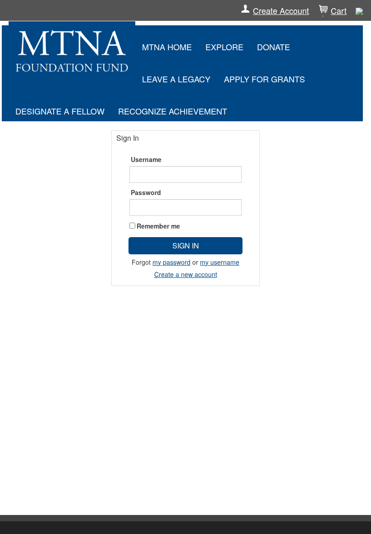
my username (219, 262)
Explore (224, 46)
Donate (273, 46)
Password (146, 192)
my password (171, 262)
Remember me (158, 225)
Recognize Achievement (172, 111)
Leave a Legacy (176, 79)
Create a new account (185, 274)
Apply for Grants (264, 79)
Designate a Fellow (60, 111)
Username (146, 159)
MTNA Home (167, 46)
